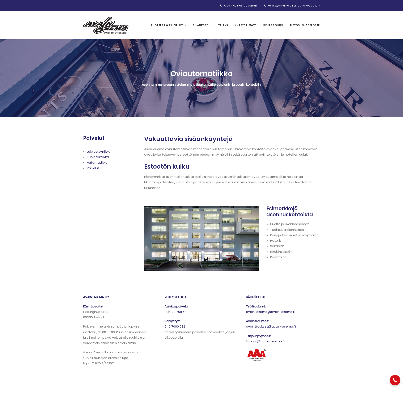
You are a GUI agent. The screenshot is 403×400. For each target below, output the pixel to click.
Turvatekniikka (98, 157)
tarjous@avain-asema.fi (265, 341)
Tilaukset (200, 25)
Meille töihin (273, 25)
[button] (395, 380)
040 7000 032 (175, 326)
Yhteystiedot (245, 25)
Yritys (223, 25)
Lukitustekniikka (98, 151)
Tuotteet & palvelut (166, 25)
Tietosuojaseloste (305, 25)
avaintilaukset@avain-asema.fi (271, 326)
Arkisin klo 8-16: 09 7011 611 (240, 5)
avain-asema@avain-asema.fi (270, 312)
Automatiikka (97, 162)
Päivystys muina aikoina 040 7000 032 (292, 5)
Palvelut (93, 168)
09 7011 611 (179, 312)
